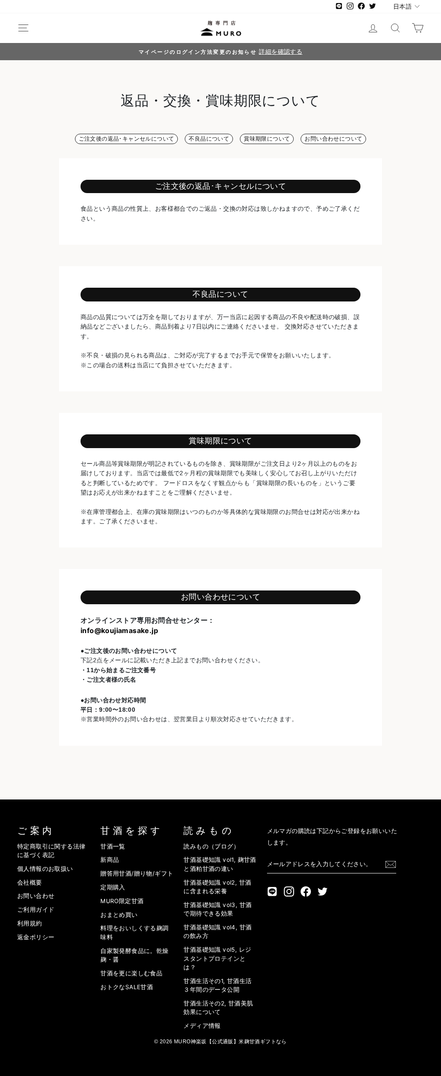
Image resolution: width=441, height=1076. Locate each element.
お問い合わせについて (333, 138)
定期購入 (112, 887)
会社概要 (29, 882)
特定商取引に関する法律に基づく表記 (51, 850)
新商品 (109, 859)
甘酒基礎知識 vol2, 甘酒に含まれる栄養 (217, 887)
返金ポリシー (35, 937)
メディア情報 (201, 1025)
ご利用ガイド (35, 909)
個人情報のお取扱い (45, 868)
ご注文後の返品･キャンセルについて (126, 138)
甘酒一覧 (112, 846)
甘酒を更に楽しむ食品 (131, 973)
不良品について (209, 138)
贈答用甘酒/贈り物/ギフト (136, 873)
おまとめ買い (118, 914)
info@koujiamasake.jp (119, 630)
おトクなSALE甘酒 (126, 987)
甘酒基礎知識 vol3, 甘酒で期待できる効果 (217, 909)
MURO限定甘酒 (121, 901)
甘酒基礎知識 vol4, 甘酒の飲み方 (217, 931)
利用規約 (29, 923)
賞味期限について (267, 138)
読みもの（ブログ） (211, 846)
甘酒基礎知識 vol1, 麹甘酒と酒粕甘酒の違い (219, 864)
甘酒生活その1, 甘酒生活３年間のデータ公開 (217, 985)
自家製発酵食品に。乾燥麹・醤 (134, 955)
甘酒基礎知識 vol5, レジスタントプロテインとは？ (217, 958)
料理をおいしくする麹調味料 (134, 932)
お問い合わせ (35, 895)
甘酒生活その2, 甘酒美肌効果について (218, 1007)
